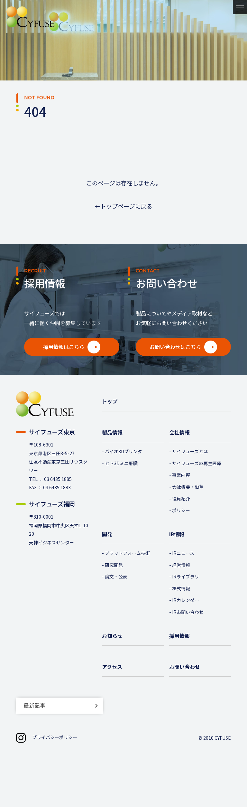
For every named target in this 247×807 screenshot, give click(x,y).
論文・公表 (116, 576)
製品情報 (112, 432)
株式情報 (181, 588)
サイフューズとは (190, 451)
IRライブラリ (185, 576)
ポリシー (181, 510)
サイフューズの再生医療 (196, 463)
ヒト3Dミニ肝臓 (121, 463)
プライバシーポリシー (54, 737)
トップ (109, 401)
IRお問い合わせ (188, 612)
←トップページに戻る (123, 206)
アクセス (112, 667)
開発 (107, 534)
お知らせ (112, 636)
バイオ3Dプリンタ (123, 451)
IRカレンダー (185, 600)
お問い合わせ (184, 667)
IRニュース (183, 553)
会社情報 (179, 432)
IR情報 (176, 534)
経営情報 (181, 565)
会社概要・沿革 (188, 486)
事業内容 (181, 475)
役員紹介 (181, 498)
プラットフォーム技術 (127, 553)
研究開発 (114, 565)
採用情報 (179, 636)
